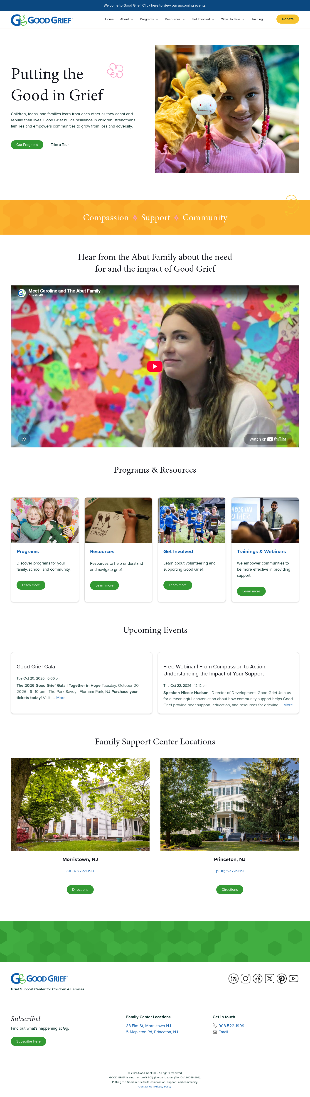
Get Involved (178, 551)
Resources (102, 551)
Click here (150, 5)
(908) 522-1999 (80, 871)
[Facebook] (257, 978)
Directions (80, 889)
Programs (28, 551)
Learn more (31, 585)
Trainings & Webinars (261, 551)
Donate (288, 19)
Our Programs (27, 144)
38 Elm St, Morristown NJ (148, 1026)
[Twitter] (269, 978)
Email (223, 1032)
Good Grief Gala (36, 667)
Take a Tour (60, 144)
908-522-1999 (231, 1026)
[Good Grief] (42, 20)
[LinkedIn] (233, 978)
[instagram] (245, 978)
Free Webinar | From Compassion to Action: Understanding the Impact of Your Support (215, 670)
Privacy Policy (162, 1087)
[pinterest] (281, 978)
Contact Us (145, 1087)
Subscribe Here (28, 1041)
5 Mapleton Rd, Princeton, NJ (152, 1032)
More (61, 698)
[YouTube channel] (293, 978)
